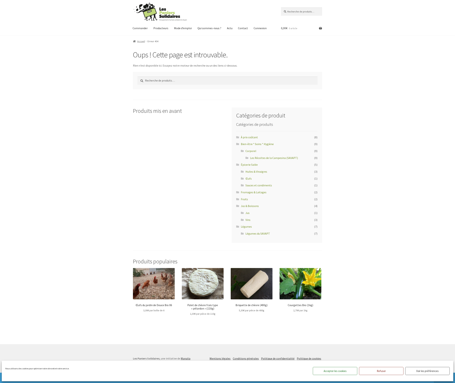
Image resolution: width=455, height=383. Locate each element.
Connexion (260, 28)
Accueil (141, 41)
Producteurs (160, 28)
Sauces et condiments (258, 185)
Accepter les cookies (335, 371)
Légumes (246, 226)
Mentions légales (220, 358)
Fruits (244, 199)
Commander (140, 28)
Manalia (185, 358)
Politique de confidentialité (278, 358)
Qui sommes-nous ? (209, 28)
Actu (229, 28)
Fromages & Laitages (253, 192)
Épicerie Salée (249, 164)
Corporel (250, 151)
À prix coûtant (249, 137)
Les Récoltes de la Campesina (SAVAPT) (274, 158)
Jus (247, 213)
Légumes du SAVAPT (257, 233)
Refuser (381, 371)
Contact (243, 28)
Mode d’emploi (183, 28)
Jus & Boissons (250, 206)
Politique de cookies (309, 358)
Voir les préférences (427, 371)
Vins (247, 220)
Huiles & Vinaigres (256, 171)
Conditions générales (246, 358)
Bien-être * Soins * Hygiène (257, 144)
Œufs (248, 178)
